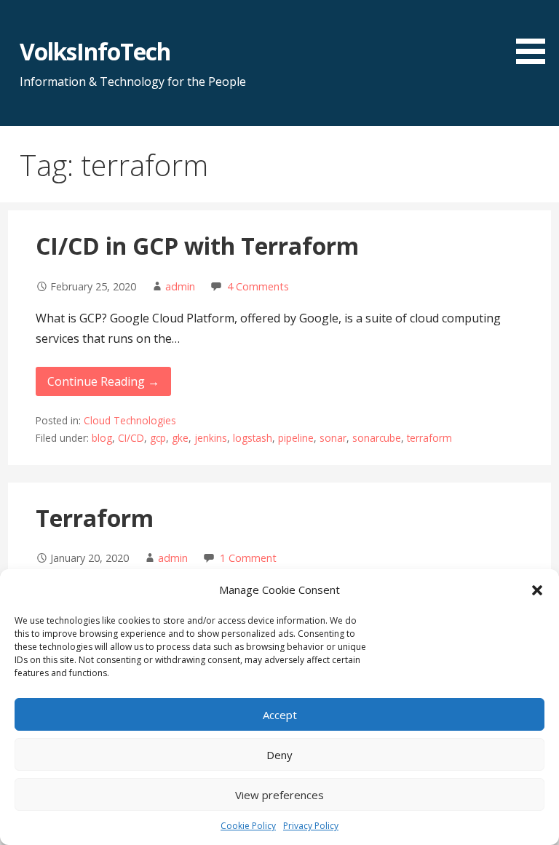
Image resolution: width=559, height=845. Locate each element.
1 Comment (248, 558)
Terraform (95, 517)
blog (102, 438)
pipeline (296, 438)
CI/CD (131, 438)
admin (180, 286)
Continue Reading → (103, 381)
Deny (279, 754)
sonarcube (376, 438)
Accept (280, 714)
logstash (252, 438)
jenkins (210, 438)
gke (180, 438)
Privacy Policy (310, 826)
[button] (537, 590)
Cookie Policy (248, 826)
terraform (429, 438)
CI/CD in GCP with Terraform (197, 245)
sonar (333, 438)
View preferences (279, 795)
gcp (158, 438)
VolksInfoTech (95, 51)
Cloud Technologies (130, 420)
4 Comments (258, 286)
